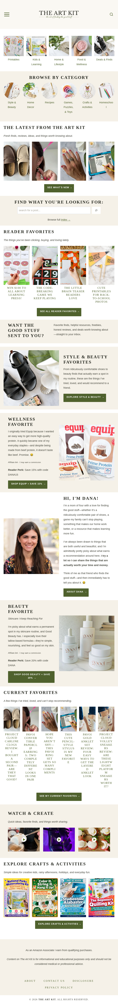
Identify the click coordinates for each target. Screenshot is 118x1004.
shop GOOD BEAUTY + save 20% (32, 676)
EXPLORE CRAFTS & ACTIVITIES (58, 924)
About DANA (75, 591)
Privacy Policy (59, 987)
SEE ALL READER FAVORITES (58, 311)
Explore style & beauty (84, 397)
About (30, 980)
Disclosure (83, 980)
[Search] (96, 210)
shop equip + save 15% (26, 483)
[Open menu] (7, 14)
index (64, 219)
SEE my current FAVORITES (58, 796)
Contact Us (54, 980)
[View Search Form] (111, 14)
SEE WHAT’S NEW (58, 187)
